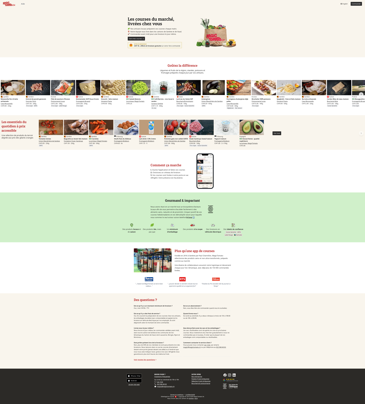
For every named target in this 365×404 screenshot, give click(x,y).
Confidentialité (190, 395)
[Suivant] (361, 94)
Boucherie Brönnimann (184, 101)
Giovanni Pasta (106, 101)
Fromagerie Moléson (121, 141)
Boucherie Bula (332, 101)
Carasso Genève (157, 104)
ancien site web (134, 385)
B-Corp (189, 217)
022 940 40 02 (221, 347)
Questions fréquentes (162, 377)
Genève (191, 398)
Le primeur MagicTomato (135, 101)
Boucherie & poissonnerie (201, 383)
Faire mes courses (135, 39)
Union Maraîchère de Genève (212, 101)
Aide (23, 4)
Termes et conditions (177, 395)
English (345, 4)
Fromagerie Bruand (83, 101)
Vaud (196, 398)
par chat (207, 345)
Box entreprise (197, 377)
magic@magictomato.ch (192, 347)
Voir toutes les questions (144, 360)
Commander (356, 4)
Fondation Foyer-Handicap (73, 141)
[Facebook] (225, 375)
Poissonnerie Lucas (58, 101)
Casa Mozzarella (6, 104)
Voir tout (277, 133)
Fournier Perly (31, 101)
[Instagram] (229, 375)
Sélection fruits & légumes (201, 381)
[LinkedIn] (234, 375)
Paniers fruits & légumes (200, 379)
